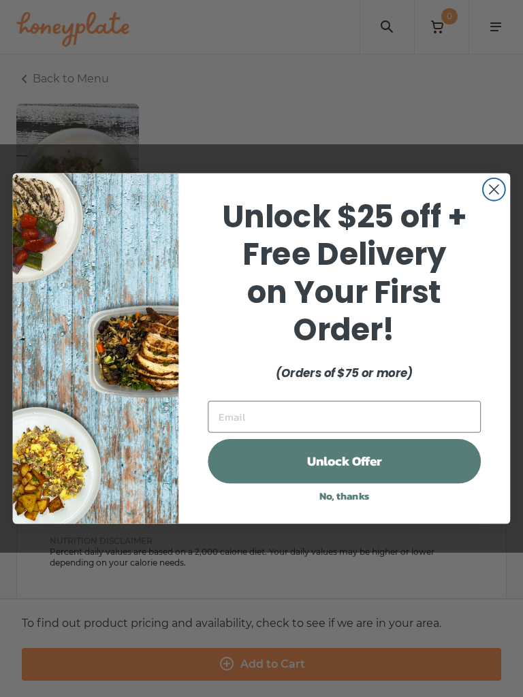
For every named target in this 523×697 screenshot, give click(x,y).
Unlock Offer (344, 461)
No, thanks (344, 495)
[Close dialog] (494, 189)
